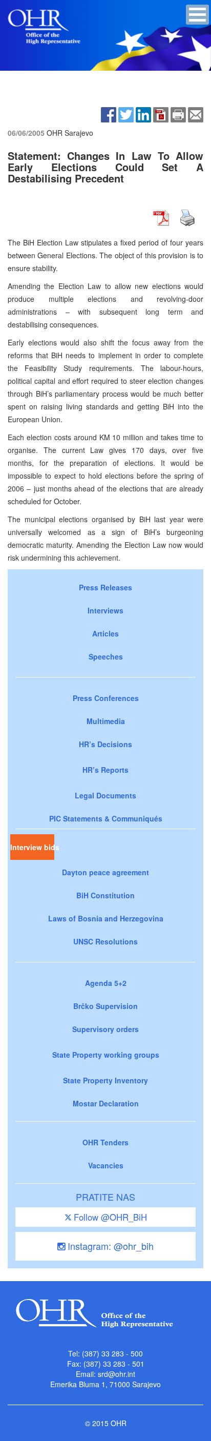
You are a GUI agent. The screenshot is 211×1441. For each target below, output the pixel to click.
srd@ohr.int (116, 1374)
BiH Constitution (105, 895)
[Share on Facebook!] (108, 114)
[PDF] (160, 114)
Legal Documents (105, 795)
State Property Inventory (105, 1080)
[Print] (178, 114)
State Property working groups (105, 1054)
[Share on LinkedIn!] (143, 114)
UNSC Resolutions (105, 941)
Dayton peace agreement (105, 872)
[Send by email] (195, 114)
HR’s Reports (105, 770)
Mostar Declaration (106, 1103)
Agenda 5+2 (105, 983)
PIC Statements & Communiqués (105, 818)
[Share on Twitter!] (126, 114)
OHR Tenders (105, 1142)
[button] (197, 14)
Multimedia (106, 721)
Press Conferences (106, 698)
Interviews (105, 610)
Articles (105, 633)
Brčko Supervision (105, 1006)
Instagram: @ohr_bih (109, 1245)
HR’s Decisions (105, 744)
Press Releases (105, 587)
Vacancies (105, 1165)
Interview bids (32, 847)
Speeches (106, 656)
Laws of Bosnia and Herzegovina (105, 918)
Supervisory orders (105, 1029)
